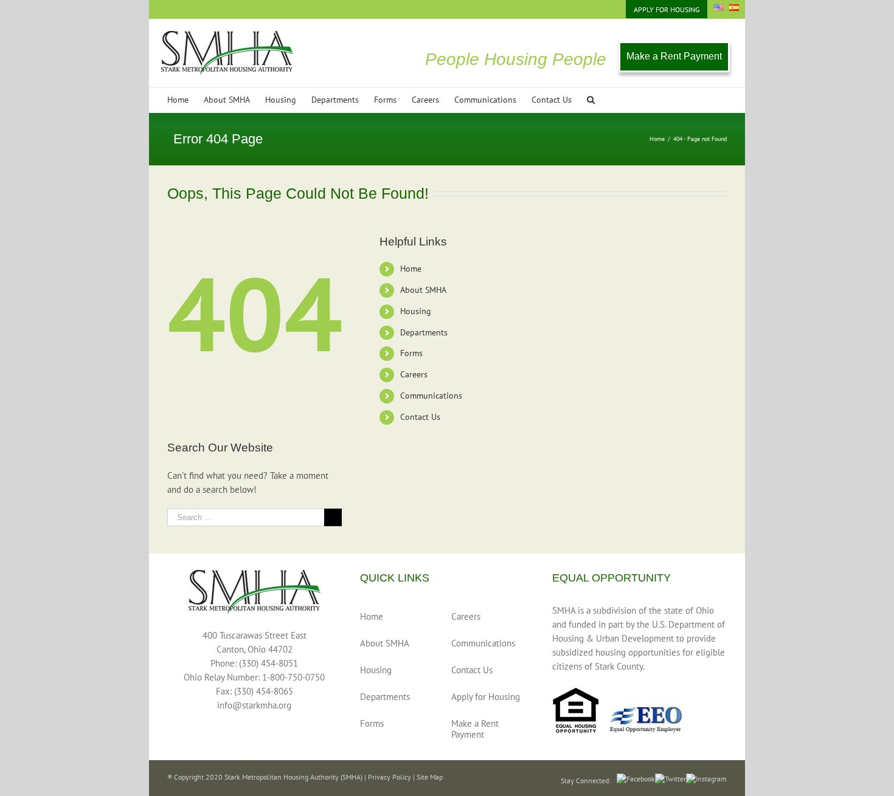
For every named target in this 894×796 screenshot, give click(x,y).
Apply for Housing (485, 696)
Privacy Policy (389, 776)
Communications (431, 395)
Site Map (430, 776)
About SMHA (423, 289)
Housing (415, 311)
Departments (424, 332)
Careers (414, 374)
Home (410, 268)
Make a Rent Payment (674, 56)
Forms (411, 353)
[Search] (591, 99)
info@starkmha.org (254, 705)
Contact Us (420, 416)
